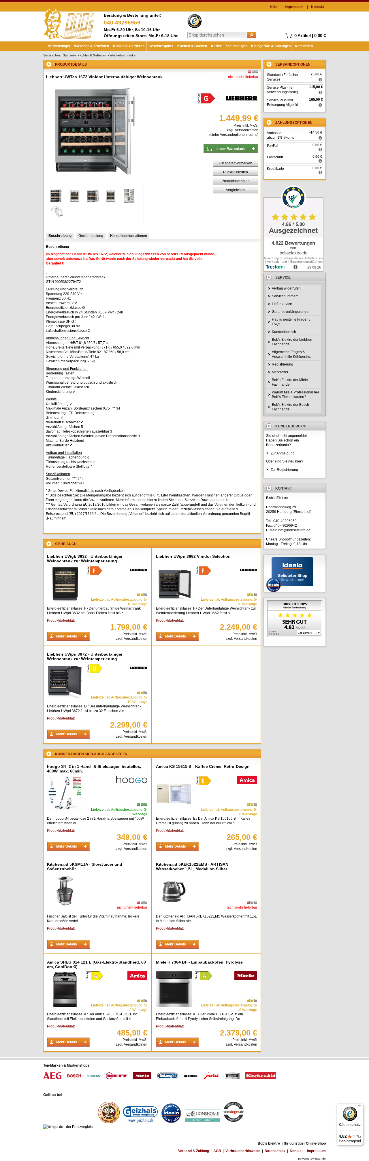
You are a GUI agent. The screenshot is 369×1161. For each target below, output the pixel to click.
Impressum (294, 7)
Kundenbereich (284, 332)
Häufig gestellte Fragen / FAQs (291, 321)
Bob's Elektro (69, 22)
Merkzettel (280, 372)
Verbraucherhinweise (242, 1151)
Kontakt (317, 7)
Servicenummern (285, 296)
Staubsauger (236, 46)
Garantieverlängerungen (291, 312)
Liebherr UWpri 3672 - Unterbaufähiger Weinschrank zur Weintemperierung (85, 656)
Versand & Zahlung (193, 1151)
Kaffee (216, 46)
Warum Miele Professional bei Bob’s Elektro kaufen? (295, 394)
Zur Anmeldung (283, 453)
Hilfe (273, 7)
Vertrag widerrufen (286, 288)
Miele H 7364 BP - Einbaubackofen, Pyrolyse (199, 962)
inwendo (320, 1158)
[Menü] (359, 1106)
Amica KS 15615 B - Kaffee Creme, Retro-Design (203, 766)
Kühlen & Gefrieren (128, 46)
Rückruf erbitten (235, 172)
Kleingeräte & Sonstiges (271, 46)
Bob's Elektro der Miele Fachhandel (290, 382)
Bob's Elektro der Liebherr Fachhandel (292, 342)
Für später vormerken (235, 163)
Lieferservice (282, 304)
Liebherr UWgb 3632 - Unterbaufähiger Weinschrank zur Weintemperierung (85, 558)
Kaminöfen (304, 46)
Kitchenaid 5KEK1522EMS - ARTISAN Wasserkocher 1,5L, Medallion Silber (192, 866)
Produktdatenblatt (235, 181)
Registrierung (282, 364)
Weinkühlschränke (122, 55)
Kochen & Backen (192, 46)
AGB (217, 1151)
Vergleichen (235, 190)
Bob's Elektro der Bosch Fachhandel (290, 407)
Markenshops (59, 46)
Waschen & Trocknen (91, 46)
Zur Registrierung (284, 470)
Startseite (69, 55)
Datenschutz (275, 1151)
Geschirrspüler (160, 46)
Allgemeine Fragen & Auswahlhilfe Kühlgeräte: (291, 354)
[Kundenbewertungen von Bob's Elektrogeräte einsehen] (294, 619)
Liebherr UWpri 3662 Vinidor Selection (193, 556)
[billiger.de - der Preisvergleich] (69, 1127)
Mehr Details (66, 636)
